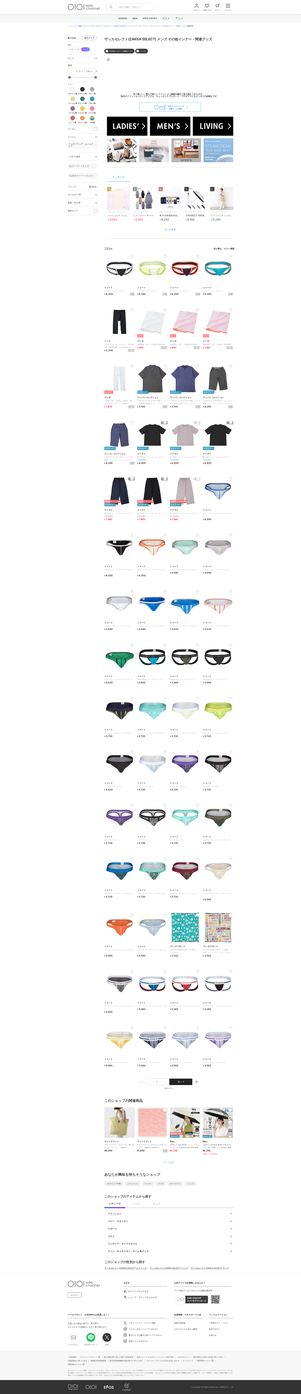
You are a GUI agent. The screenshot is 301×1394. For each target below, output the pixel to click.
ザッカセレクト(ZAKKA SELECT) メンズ (169, 1268)
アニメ (179, 18)
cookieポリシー (183, 1357)
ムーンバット (132, 1184)
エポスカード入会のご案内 (185, 1329)
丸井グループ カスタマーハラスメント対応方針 (155, 1357)
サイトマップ (188, 1361)
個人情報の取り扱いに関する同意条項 (118, 1357)
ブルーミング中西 (114, 1184)
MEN (134, 18)
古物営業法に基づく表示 (77, 1361)
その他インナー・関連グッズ (173, 26)
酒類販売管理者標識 (98, 1361)
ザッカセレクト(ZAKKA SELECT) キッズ (210, 1268)
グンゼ (160, 1184)
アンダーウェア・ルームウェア (148, 26)
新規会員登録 (180, 1323)
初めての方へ (214, 1329)
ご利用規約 (72, 1357)
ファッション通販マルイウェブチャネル (83, 26)
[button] (82, 58)
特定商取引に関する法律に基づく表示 (208, 1357)
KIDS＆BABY (150, 18)
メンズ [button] (85, 49)
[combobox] (130, 6)
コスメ (166, 18)
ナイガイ (147, 1184)
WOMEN (122, 18)
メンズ (131, 26)
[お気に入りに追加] (132, 1110)
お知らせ (213, 1335)
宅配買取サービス (204, 1361)
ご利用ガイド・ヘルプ (218, 1323)
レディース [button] (74, 49)
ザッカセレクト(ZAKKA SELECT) (114, 26)
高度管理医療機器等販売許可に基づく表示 (126, 1361)
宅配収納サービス (75, 1364)
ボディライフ (175, 1184)
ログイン (75, 1295)
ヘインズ (190, 1184)
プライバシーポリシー (88, 1357)
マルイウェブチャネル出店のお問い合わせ (162, 1361)
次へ (180, 1081)
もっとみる (170, 229)
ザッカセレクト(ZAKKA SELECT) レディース (125, 1268)
